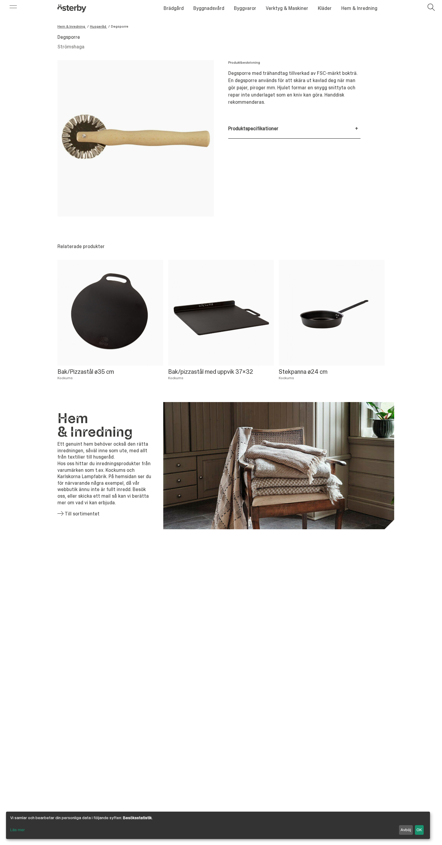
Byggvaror (245, 8)
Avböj (406, 829)
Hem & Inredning (359, 8)
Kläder (325, 8)
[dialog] (218, 825)
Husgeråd (98, 26)
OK (419, 829)
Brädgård (174, 8)
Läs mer (17, 829)
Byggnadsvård (208, 8)
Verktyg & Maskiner (287, 8)
